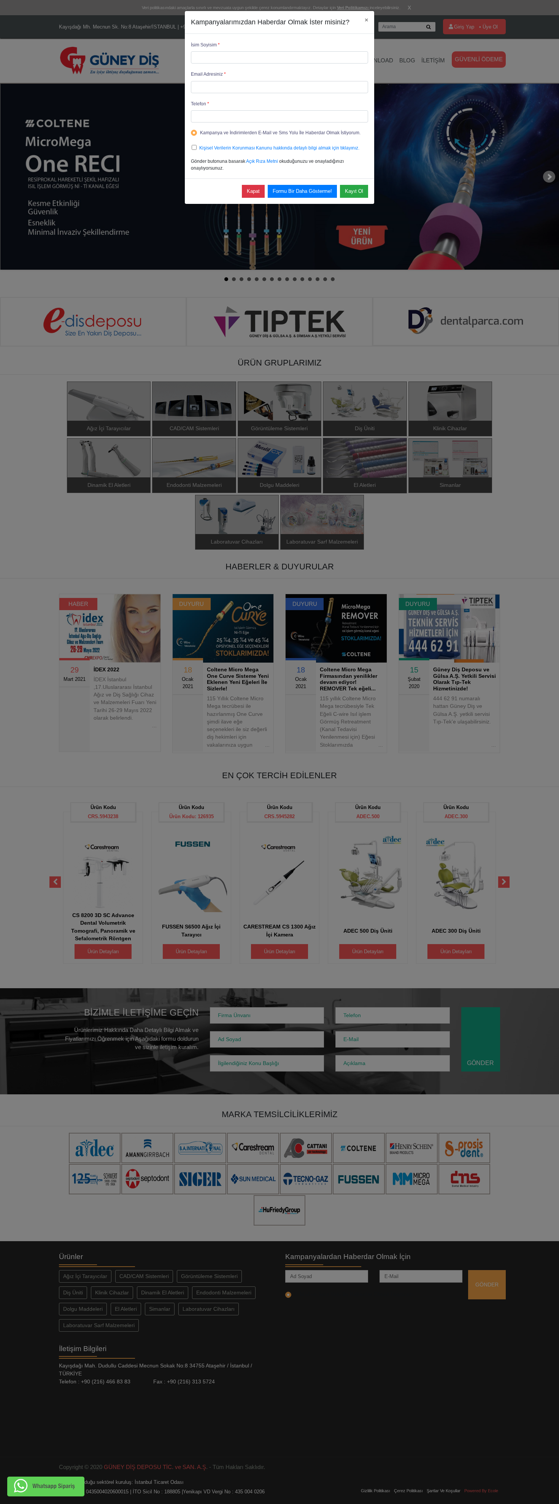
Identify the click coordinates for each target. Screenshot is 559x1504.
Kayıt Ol (354, 191)
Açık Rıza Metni (262, 161)
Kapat (253, 191)
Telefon (200, 104)
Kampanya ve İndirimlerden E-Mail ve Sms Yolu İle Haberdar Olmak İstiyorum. (280, 132)
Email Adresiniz (208, 74)
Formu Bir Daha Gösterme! (302, 191)
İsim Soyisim (205, 45)
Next (549, 177)
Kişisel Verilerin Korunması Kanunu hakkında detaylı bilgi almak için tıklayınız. (279, 148)
